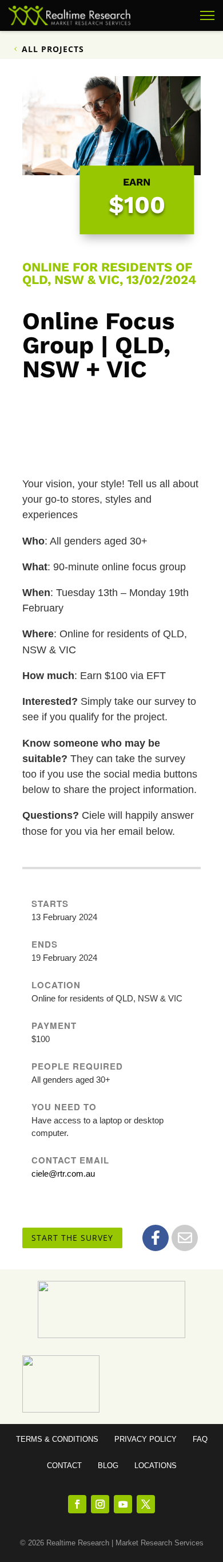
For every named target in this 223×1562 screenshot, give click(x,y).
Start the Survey (72, 1237)
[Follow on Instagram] (100, 1504)
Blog (108, 1466)
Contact (64, 1466)
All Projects (53, 49)
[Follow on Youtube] (123, 1504)
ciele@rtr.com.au (63, 1173)
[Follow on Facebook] (77, 1504)
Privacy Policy (145, 1439)
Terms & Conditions (57, 1439)
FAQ (200, 1439)
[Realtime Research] (69, 15)
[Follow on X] (146, 1504)
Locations (155, 1466)
